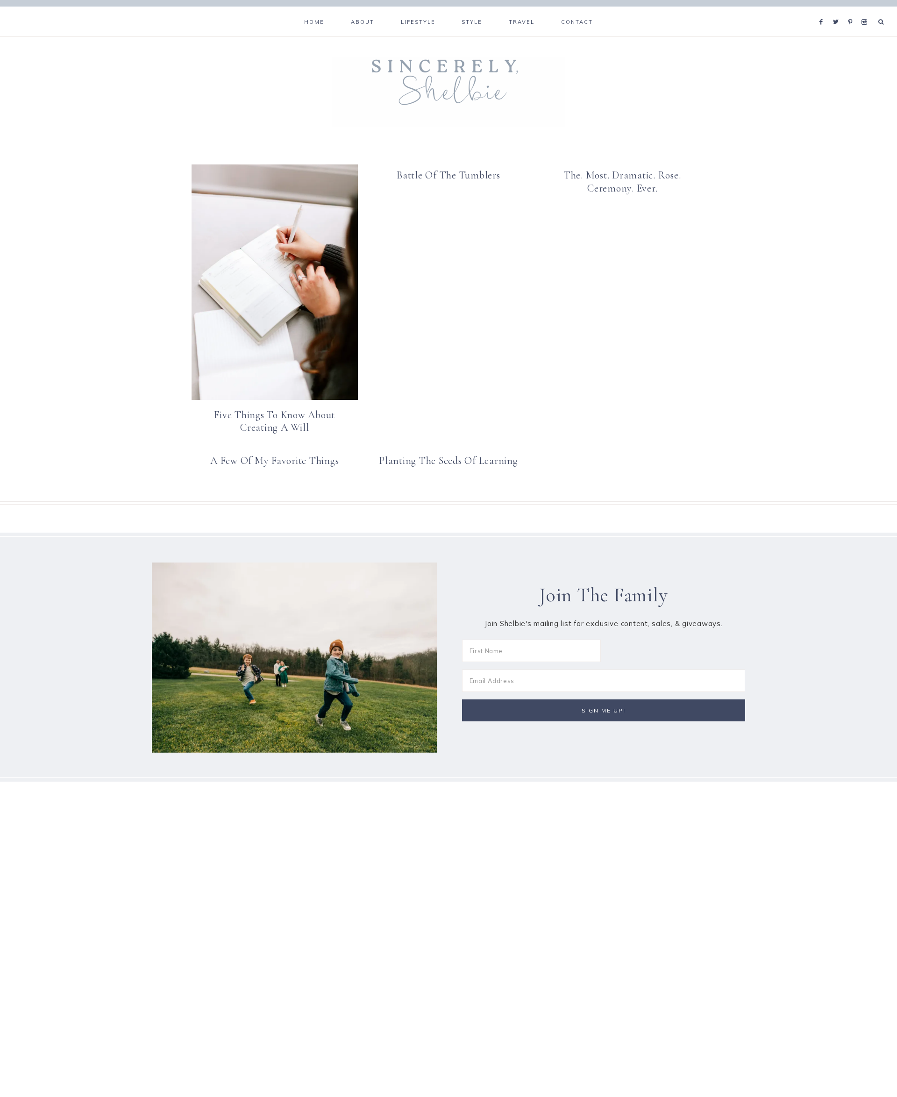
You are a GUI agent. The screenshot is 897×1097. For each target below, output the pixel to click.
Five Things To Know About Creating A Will (274, 421)
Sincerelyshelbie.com (448, 92)
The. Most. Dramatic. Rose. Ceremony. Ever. (622, 181)
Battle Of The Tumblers (448, 175)
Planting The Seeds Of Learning (448, 461)
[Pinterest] (852, 10)
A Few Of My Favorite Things (274, 461)
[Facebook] (824, 10)
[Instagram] (866, 10)
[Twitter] (838, 10)
